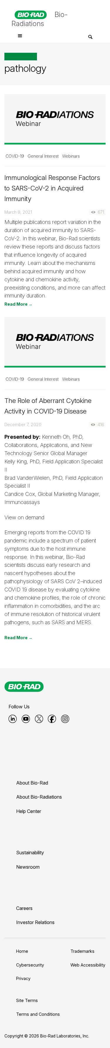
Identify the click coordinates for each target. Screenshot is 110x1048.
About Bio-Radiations (39, 797)
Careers (24, 908)
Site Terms (27, 1000)
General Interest (43, 156)
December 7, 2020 (22, 424)
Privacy (23, 978)
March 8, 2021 (18, 212)
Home (22, 951)
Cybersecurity (30, 964)
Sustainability (30, 852)
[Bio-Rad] (24, 686)
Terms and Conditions (38, 1014)
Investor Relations (35, 922)
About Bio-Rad (32, 783)
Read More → (18, 304)
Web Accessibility (87, 964)
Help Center (28, 811)
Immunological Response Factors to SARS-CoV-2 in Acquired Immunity (52, 188)
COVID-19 (15, 156)
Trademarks (82, 951)
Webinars (71, 156)
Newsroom (28, 867)
